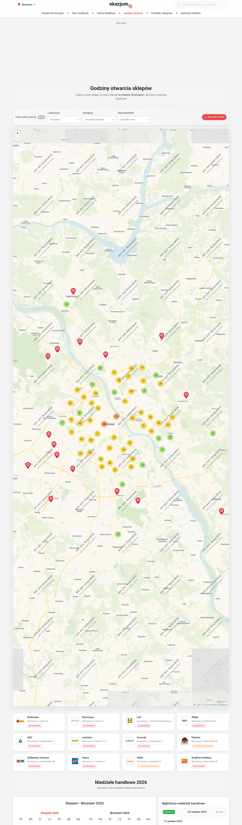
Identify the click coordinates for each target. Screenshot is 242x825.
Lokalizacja (54, 113)
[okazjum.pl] (121, 5)
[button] (132, 418)
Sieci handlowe (126, 113)
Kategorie (88, 113)
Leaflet (198, 705)
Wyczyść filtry (216, 117)
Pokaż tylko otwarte (25, 117)
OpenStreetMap (211, 705)
